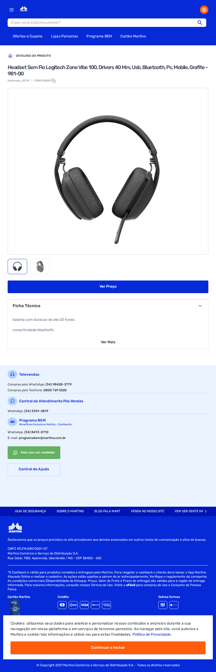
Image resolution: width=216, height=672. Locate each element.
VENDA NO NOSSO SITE (147, 511)
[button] (201, 23)
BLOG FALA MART (107, 511)
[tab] (17, 266)
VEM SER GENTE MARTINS (194, 511)
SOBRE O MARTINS (70, 511)
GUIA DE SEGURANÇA (30, 511)
